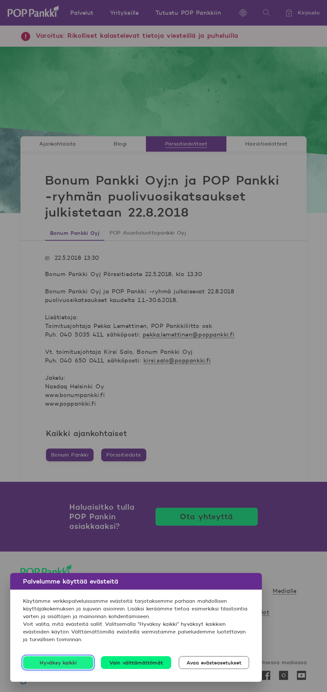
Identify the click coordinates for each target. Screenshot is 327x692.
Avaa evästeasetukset (214, 662)
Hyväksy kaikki (58, 662)
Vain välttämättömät (136, 662)
